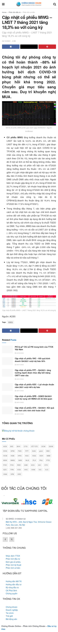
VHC (26, 469)
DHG (5, 451)
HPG (20, 456)
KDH (41, 456)
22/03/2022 (20, 353)
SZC (5, 469)
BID (11, 446)
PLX (34, 460)
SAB (26, 465)
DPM (12, 451)
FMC (20, 451)
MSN (5, 460)
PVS (12, 465)
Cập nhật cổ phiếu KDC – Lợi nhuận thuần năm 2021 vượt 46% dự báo (34, 385)
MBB (48, 456)
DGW (51, 446)
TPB (12, 469)
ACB (5, 446)
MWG (10, 322)
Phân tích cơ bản (29, 12)
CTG (26, 446)
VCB (19, 469)
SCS (33, 465)
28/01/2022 (20, 365)
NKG (20, 460)
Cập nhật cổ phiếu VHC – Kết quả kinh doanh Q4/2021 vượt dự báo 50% (32, 359)
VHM (33, 469)
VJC (46, 469)
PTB (48, 460)
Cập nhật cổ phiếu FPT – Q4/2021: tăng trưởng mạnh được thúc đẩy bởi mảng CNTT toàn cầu (33, 373)
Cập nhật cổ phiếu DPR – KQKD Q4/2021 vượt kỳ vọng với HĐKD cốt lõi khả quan (33, 397)
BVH (18, 446)
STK (46, 465)
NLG (27, 460)
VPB (12, 474)
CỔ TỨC (34, 446)
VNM (5, 474)
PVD (5, 465)
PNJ (41, 460)
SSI (39, 465)
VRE (19, 474)
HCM (5, 456)
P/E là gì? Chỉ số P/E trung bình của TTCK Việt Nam (34, 348)
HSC (27, 456)
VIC (40, 469)
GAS (34, 451)
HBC (48, 451)
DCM (43, 446)
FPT (27, 451)
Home (4, 12)
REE (19, 465)
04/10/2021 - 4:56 (9, 41)
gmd (41, 451)
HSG (34, 456)
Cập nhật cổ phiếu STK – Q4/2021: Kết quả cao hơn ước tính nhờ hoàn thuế (34, 409)
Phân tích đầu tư (15, 12)
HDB (12, 456)
